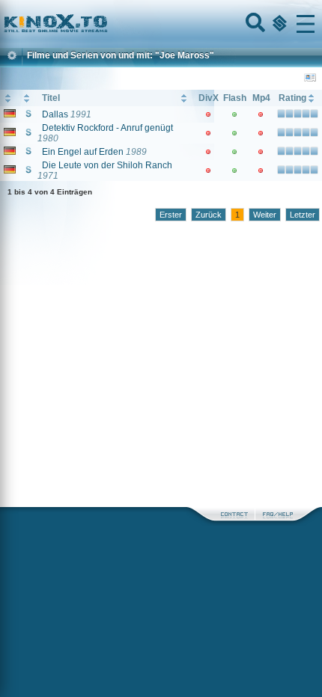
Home (106, 24)
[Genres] (278, 24)
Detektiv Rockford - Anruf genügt (107, 128)
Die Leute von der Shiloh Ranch (107, 165)
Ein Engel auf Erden (83, 152)
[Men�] (306, 24)
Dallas (55, 114)
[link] (161, 24)
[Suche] (254, 24)
